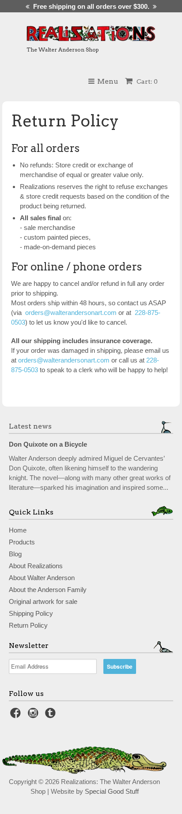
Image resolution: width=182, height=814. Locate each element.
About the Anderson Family (48, 589)
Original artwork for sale (43, 601)
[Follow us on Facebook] (16, 715)
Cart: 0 (146, 81)
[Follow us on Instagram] (34, 715)
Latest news (30, 426)
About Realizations (36, 566)
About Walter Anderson (42, 577)
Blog (15, 554)
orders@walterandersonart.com (64, 360)
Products (22, 542)
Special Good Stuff (112, 791)
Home (18, 530)
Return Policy (28, 625)
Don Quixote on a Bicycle (48, 444)
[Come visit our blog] (51, 715)
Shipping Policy (31, 613)
